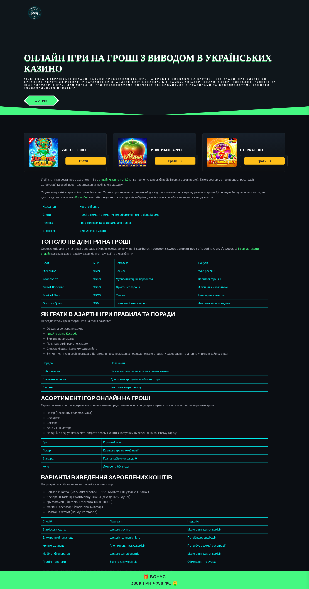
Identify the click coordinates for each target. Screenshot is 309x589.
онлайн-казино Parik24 (114, 180)
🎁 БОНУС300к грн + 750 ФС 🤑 (154, 580)
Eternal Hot (252, 150)
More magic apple (167, 150)
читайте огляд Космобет (63, 334)
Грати (83, 161)
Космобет (81, 197)
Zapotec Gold (74, 150)
